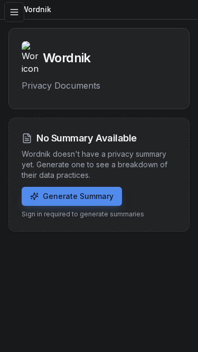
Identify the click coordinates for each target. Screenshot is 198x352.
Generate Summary (78, 196)
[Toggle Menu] (14, 12)
